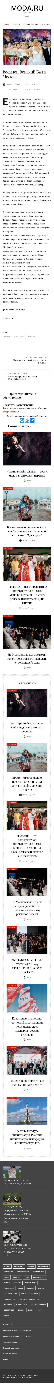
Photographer (23, 1272)
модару (31, 1266)
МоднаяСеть (43, 1266)
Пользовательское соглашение (17, 1336)
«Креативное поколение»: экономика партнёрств (27, 1083)
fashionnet (19, 1266)
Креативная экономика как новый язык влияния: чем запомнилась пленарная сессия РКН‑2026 (27, 1026)
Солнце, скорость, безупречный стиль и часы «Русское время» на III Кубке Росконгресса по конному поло (18, 1214)
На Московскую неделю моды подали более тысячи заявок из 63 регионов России (27, 658)
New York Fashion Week (29, 1299)
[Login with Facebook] (22, 420)
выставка (8, 1304)
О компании (8, 1324)
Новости (16, 24)
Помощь (6, 1359)
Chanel (21, 1310)
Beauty (41, 1310)
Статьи (41, 1288)
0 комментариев (32, 90)
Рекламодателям (10, 1342)
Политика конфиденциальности (17, 1330)
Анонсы (7, 337)
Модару (7, 1283)
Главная (6, 24)
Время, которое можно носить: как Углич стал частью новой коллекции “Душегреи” (27, 531)
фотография (9, 1310)
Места (20, 1288)
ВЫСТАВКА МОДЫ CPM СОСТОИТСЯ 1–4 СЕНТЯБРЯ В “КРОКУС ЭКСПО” (27, 966)
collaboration (10, 1294)
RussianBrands (39, 1277)
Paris (6, 1315)
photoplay (8, 1272)
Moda (27, 1277)
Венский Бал (19, 337)
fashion (30, 1288)
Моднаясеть (9, 1288)
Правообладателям (11, 1348)
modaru (7, 1266)
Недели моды (30, 1283)
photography (38, 1272)
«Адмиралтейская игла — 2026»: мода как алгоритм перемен (27, 473)
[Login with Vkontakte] (32, 420)
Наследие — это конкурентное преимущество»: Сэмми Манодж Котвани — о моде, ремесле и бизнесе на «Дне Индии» (27, 595)
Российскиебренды (38, 1304)
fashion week (9, 1299)
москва (31, 1310)
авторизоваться (11, 411)
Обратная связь (10, 1354)
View (25, 449)
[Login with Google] (27, 420)
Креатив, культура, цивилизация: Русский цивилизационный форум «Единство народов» (27, 1137)
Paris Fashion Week (29, 1294)
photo (6, 1277)
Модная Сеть (21, 1304)
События (31, 337)
